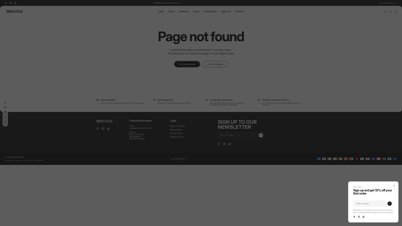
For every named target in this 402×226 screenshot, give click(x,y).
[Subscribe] (390, 204)
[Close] (394, 185)
